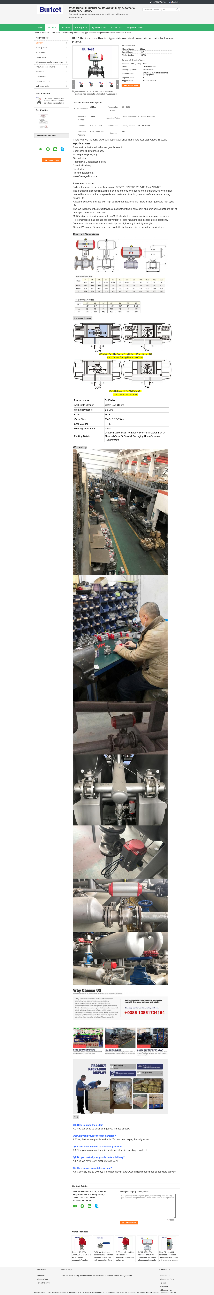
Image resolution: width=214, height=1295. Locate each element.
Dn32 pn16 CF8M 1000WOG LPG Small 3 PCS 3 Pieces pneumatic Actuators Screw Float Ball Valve (81, 1257)
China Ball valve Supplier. (57, 1293)
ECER (173, 1293)
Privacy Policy (39, 1293)
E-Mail (163, 1283)
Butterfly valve (41, 48)
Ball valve (56, 33)
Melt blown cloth (42, 86)
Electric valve (41, 57)
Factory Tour (81, 27)
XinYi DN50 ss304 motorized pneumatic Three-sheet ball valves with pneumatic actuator (147, 1256)
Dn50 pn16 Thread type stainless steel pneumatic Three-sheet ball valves (125, 1256)
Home (40, 27)
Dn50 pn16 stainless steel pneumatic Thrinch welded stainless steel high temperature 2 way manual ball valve (103, 1257)
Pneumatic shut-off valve (45, 67)
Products (52, 27)
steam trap (40, 72)
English (175, 2)
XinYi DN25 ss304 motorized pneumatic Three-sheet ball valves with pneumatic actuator (168, 1256)
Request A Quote (135, 27)
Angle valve (40, 52)
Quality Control (99, 27)
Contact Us (116, 27)
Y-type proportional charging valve (49, 62)
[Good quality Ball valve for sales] (43, 121)
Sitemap (164, 1287)
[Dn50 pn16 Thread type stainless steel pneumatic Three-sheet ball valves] (125, 1243)
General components (44, 81)
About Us (65, 27)
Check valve (41, 76)
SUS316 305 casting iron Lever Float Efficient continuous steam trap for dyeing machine (97, 1276)
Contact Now (132, 86)
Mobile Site (167, 1290)
